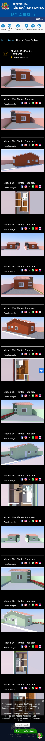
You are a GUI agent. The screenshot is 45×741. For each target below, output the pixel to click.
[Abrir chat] (40, 736)
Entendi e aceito (22, 725)
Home (3, 40)
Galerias (11, 40)
